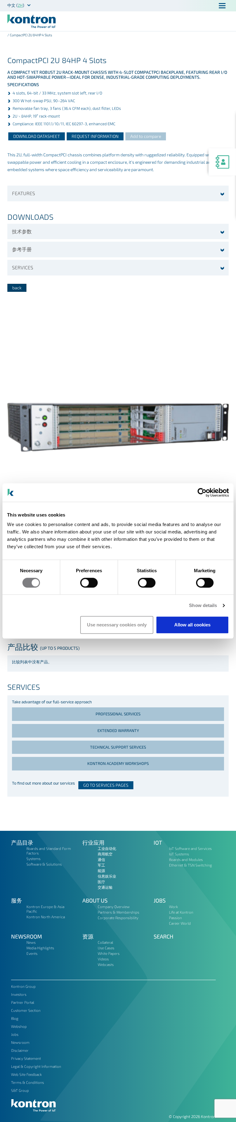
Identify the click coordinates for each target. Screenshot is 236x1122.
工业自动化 (107, 848)
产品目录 (22, 842)
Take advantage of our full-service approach (52, 701)
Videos (103, 959)
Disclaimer (20, 1050)
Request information (95, 136)
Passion (175, 917)
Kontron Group (23, 986)
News (31, 942)
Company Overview (114, 906)
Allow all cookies (192, 624)
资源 (87, 936)
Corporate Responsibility (118, 917)
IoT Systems (179, 854)
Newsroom (26, 936)
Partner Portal (22, 1002)
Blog (14, 1018)
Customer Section (26, 1010)
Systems (33, 858)
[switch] (89, 583)
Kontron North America (45, 917)
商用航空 (105, 854)
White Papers (109, 953)
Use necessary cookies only (117, 624)
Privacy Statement (26, 1058)
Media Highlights (40, 948)
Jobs (160, 900)
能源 (101, 870)
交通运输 (105, 887)
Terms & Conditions (27, 1082)
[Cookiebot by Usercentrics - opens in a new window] (202, 492)
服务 (16, 900)
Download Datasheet (36, 136)
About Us (95, 900)
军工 (101, 865)
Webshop (19, 1026)
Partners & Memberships (118, 912)
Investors (18, 994)
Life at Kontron (181, 912)
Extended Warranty (118, 730)
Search (163, 936)
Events (31, 953)
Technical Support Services (118, 747)
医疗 (101, 881)
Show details (203, 605)
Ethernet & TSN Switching (190, 865)
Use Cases (106, 948)
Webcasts (106, 964)
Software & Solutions (44, 864)
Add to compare (145, 136)
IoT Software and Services (190, 848)
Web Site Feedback (26, 1074)
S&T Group (20, 1090)
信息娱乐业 (107, 876)
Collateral (105, 942)
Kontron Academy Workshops (118, 763)
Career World (180, 923)
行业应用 (93, 842)
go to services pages (105, 785)
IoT (158, 842)
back (17, 287)
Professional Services (118, 713)
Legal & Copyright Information (36, 1066)
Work (173, 906)
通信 (101, 859)
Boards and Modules (186, 859)
